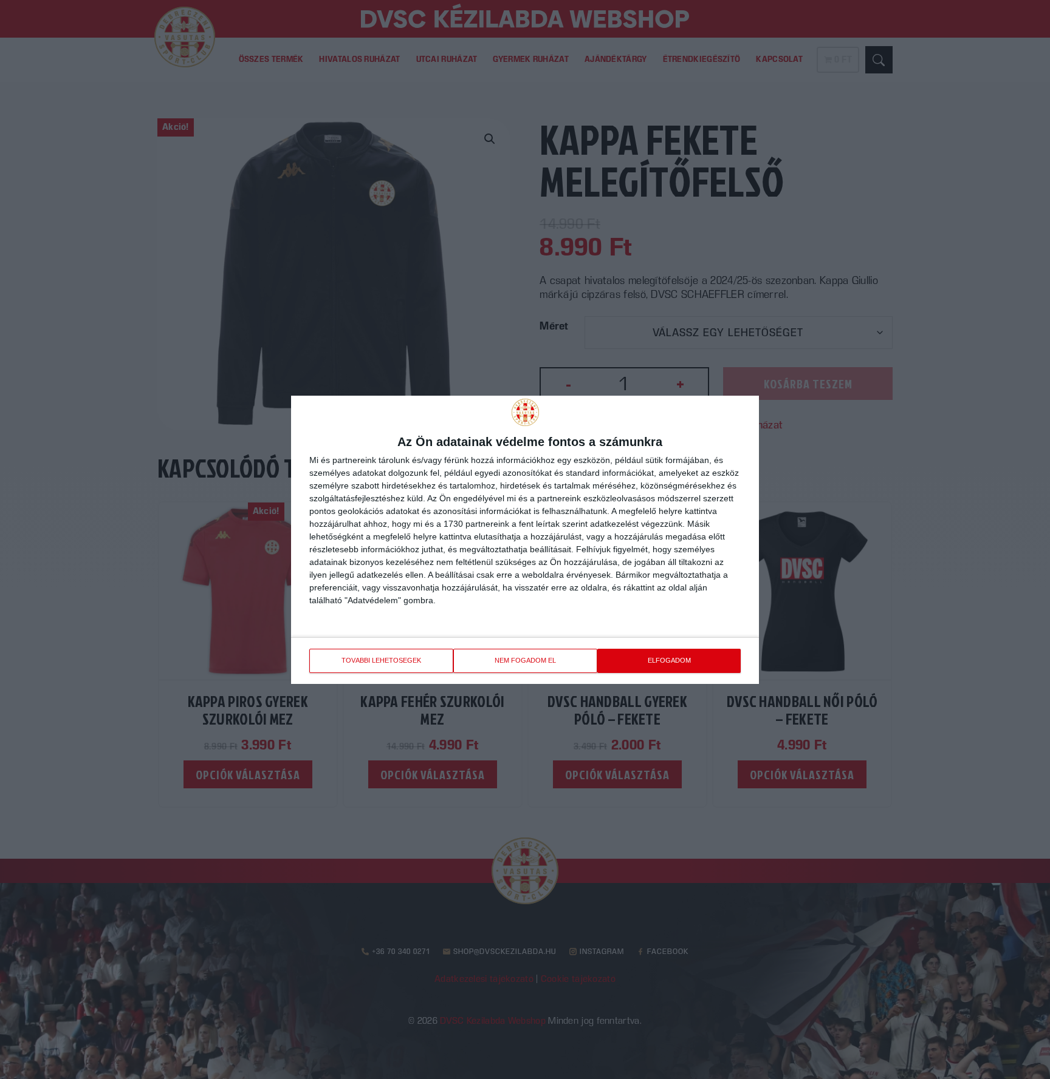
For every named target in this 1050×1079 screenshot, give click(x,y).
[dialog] (525, 540)
